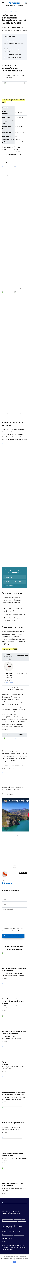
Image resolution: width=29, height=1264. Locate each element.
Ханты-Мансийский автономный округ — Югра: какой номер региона (14, 1001)
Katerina (23, 873)
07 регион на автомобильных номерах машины (13, 43)
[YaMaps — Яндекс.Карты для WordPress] (14, 867)
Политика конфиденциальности (13, 1235)
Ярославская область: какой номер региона (13, 1185)
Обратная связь (7, 1238)
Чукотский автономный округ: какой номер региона (14, 1033)
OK (14, 1261)
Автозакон (14, 3)
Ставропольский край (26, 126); (15, 614)
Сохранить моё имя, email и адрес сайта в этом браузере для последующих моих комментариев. (14, 930)
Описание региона (14, 57)
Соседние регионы (14, 54)
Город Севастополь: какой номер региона (12, 1154)
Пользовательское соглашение (12, 1231)
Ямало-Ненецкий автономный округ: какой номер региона (13, 1093)
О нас (3, 1241)
